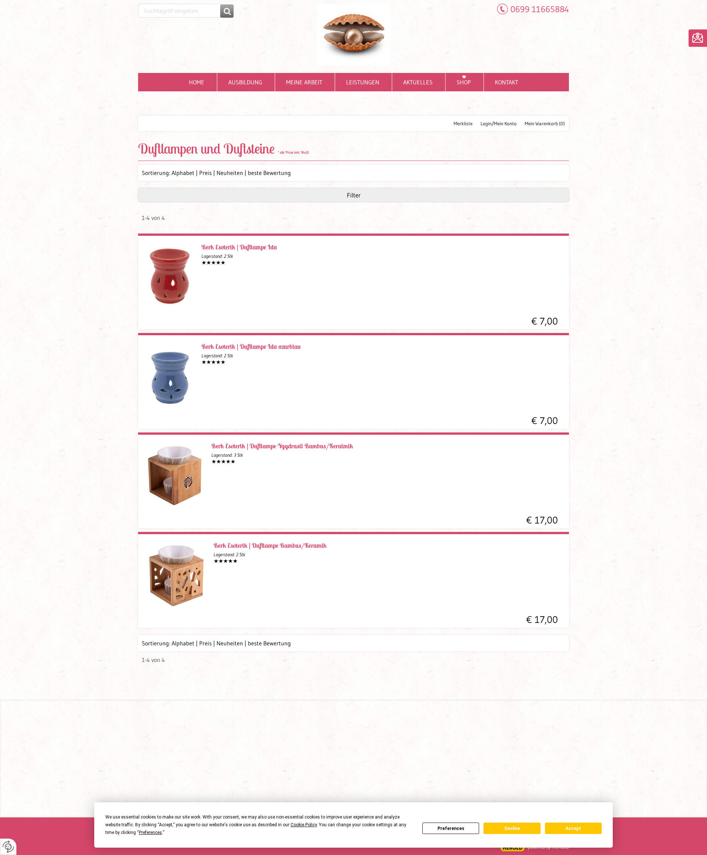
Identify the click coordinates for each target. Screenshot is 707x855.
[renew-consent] (8, 846)
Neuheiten (230, 172)
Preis (205, 172)
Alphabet (183, 172)
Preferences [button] (150, 832)
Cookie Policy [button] (304, 824)
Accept (573, 828)
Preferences (450, 828)
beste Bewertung (269, 172)
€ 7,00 (544, 321)
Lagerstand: (217, 256)
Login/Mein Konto (499, 123)
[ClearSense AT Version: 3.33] (512, 848)
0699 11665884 (539, 9)
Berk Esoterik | (239, 247)
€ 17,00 (542, 520)
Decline (512, 828)
